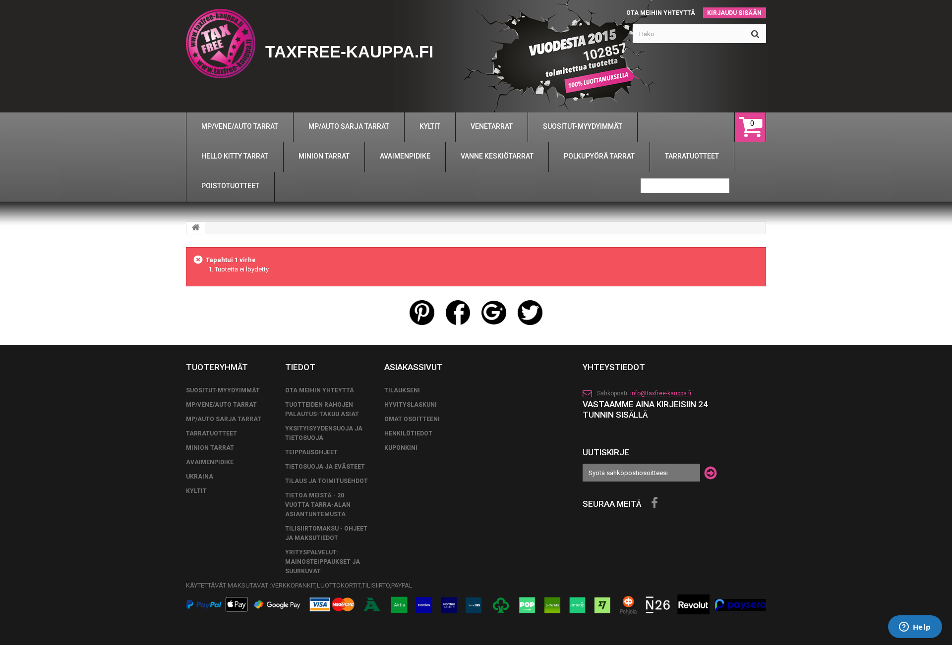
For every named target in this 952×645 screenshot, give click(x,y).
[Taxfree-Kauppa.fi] (220, 43)
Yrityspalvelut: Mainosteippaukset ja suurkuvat (322, 562)
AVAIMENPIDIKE (210, 462)
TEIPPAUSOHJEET (311, 452)
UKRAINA (199, 476)
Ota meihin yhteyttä (660, 12)
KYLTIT (196, 490)
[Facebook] (654, 503)
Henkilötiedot (408, 433)
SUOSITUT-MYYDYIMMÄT (223, 390)
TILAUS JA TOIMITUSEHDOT (326, 481)
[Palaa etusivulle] (195, 228)
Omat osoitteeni (412, 419)
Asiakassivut (413, 367)
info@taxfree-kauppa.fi (660, 393)
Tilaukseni (402, 390)
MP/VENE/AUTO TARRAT (221, 404)
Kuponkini (400, 447)
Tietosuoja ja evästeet (325, 466)
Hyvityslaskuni (410, 404)
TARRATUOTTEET (211, 433)
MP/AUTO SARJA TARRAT (223, 419)
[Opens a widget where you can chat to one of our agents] (915, 627)
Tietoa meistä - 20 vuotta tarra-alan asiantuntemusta (318, 505)
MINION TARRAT (210, 447)
